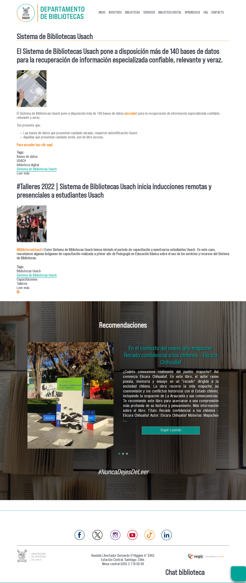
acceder (131, 114)
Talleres (22, 284)
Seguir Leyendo (170, 425)
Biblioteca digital (169, 12)
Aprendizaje (192, 12)
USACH (21, 161)
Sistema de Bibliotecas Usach (37, 169)
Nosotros (115, 12)
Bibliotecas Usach (29, 271)
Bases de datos (27, 157)
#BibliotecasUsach (29, 250)
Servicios (149, 12)
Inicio (102, 12)
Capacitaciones (27, 280)
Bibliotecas (132, 12)
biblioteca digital (28, 165)
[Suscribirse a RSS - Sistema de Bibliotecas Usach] (18, 292)
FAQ (205, 12)
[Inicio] (52, 13)
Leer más (23, 174)
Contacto (217, 12)
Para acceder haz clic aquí (34, 145)
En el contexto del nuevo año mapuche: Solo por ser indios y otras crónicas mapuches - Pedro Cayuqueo (170, 356)
